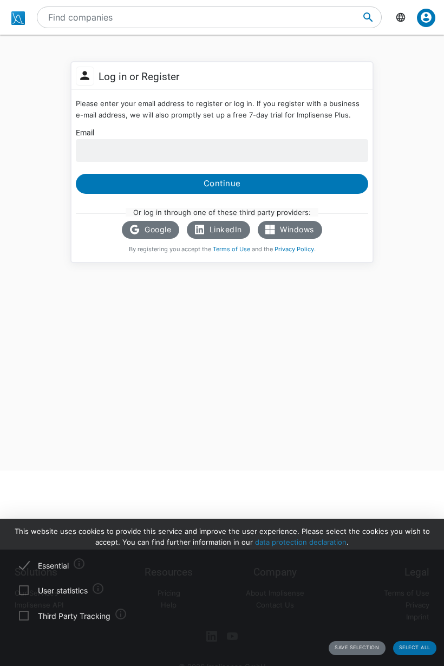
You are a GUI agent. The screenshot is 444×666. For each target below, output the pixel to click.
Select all (414, 647)
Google (157, 229)
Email (85, 132)
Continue (222, 183)
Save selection (357, 647)
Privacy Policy (294, 249)
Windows (296, 229)
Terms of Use (231, 249)
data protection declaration (301, 542)
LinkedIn (224, 229)
